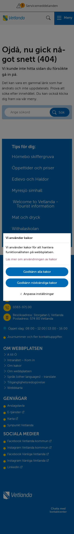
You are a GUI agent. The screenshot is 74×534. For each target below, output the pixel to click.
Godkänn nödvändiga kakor (37, 283)
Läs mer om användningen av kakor (31, 259)
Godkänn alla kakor (37, 272)
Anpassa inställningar (38, 294)
